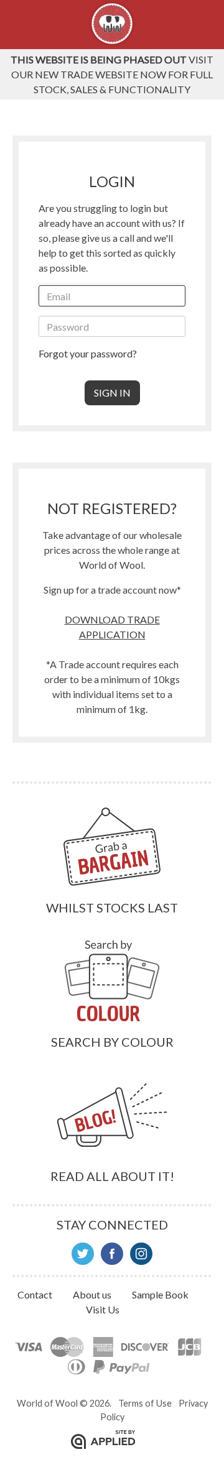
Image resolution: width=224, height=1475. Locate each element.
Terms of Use (145, 1403)
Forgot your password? (88, 353)
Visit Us (102, 1309)
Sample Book (160, 1294)
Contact (35, 1294)
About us (93, 1294)
